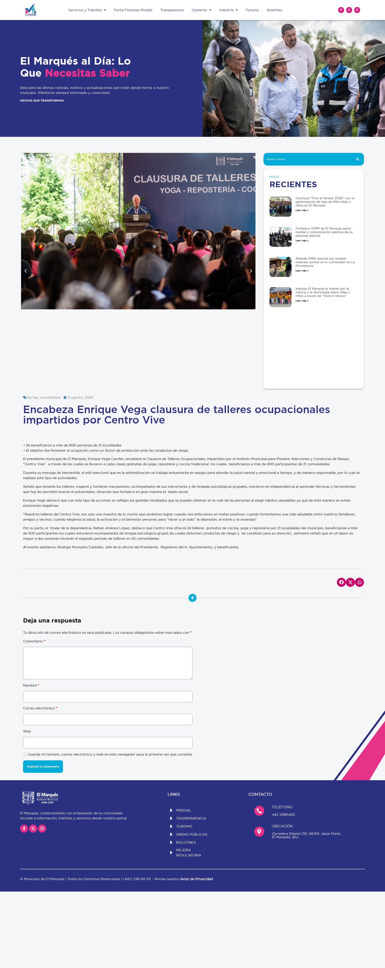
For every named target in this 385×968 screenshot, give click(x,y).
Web (27, 731)
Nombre (31, 685)
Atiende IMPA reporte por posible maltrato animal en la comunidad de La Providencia (325, 262)
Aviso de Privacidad (196, 879)
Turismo (252, 10)
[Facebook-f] (341, 10)
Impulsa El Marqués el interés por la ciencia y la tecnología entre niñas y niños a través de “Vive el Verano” (323, 292)
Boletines (274, 10)
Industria (226, 10)
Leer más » (302, 210)
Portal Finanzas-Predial (133, 10)
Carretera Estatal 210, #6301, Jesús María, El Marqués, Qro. (306, 835)
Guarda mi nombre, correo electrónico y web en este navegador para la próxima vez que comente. (110, 754)
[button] (25, 270)
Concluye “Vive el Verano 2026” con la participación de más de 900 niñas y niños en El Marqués (325, 201)
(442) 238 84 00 (137, 879)
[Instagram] (357, 10)
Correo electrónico (40, 708)
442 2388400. (283, 814)
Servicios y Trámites (85, 10)
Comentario (34, 641)
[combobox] (307, 159)
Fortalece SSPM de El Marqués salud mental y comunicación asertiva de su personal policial (324, 232)
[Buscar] (357, 159)
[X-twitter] (349, 10)
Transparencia (172, 10)
